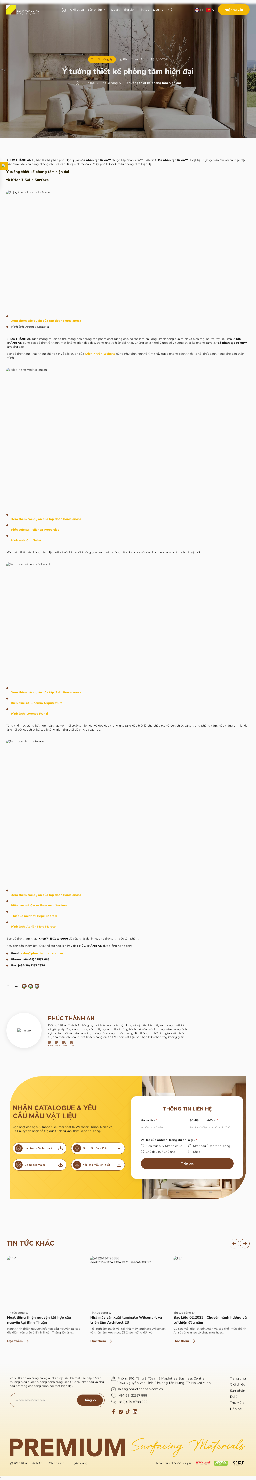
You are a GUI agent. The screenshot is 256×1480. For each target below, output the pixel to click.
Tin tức (90, 83)
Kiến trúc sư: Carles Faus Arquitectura (39, 905)
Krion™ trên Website (100, 353)
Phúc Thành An (71, 1018)
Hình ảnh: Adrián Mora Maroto (33, 926)
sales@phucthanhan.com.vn (42, 953)
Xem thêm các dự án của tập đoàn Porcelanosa (46, 320)
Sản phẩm (238, 1391)
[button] (234, 1243)
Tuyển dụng (79, 1463)
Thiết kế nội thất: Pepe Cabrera (34, 916)
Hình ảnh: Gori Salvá (26, 540)
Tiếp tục (187, 1163)
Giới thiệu (237, 1384)
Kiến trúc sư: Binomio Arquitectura (36, 703)
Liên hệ (236, 1409)
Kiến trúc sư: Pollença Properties (35, 529)
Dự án (235, 1397)
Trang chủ (238, 1378)
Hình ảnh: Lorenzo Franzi (29, 713)
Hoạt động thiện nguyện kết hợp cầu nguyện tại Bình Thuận (38, 1320)
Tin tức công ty (110, 83)
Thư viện (237, 1403)
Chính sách (56, 1463)
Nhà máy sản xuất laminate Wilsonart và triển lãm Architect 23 (125, 1320)
